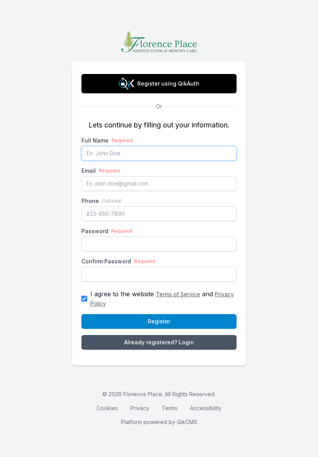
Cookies (107, 408)
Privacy (139, 408)
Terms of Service (178, 294)
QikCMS (187, 422)
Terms (170, 408)
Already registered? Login (159, 342)
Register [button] (159, 321)
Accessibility (205, 408)
